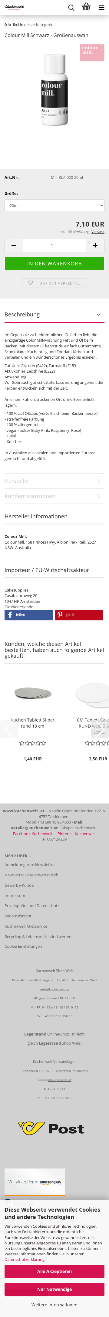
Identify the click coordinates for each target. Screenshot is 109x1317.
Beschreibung (22, 314)
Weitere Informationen (54, 1305)
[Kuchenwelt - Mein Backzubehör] (12, 7)
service (43, 1080)
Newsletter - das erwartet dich (31, 875)
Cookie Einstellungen (23, 946)
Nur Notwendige (54, 1289)
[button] (14, 245)
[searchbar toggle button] (71, 7)
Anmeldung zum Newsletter (30, 864)
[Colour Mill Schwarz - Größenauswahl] (54, 89)
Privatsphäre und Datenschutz (32, 905)
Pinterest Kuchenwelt (77, 833)
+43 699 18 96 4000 (57, 1098)
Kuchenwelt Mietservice (26, 926)
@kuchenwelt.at (59, 1080)
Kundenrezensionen (30, 496)
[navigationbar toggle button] (101, 7)
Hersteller (17, 480)
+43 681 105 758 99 (57, 1016)
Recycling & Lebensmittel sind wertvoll (39, 936)
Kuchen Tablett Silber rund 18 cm (32, 723)
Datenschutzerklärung (25, 1259)
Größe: (11, 193)
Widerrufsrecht (18, 916)
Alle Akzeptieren (54, 1271)
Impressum (15, 895)
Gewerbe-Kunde (19, 885)
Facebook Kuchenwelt (33, 833)
